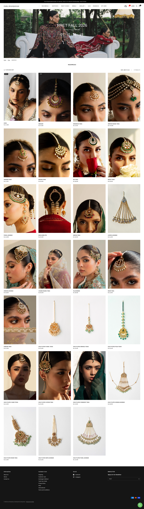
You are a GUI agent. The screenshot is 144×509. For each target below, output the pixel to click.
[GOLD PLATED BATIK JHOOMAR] (54, 431)
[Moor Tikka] (124, 264)
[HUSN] (20, 97)
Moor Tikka (111, 291)
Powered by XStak (30, 501)
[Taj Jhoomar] (89, 264)
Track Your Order (42, 481)
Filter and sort (10, 69)
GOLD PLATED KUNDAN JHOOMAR (116, 402)
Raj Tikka (75, 179)
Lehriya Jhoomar (112, 235)
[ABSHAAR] (54, 97)
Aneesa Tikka (76, 235)
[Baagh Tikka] (124, 152)
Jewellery (82, 6)
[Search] (136, 6)
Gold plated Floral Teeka (45, 346)
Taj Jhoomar (76, 291)
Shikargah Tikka (77, 124)
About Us (6, 474)
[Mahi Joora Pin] (54, 208)
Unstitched (55, 6)
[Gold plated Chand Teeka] (20, 375)
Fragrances (96, 6)
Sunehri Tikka (7, 346)
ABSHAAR (40, 124)
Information (7, 471)
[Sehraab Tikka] (20, 152)
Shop (9, 60)
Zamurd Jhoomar (8, 291)
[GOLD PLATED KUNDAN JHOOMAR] (124, 375)
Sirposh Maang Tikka (113, 124)
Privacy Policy (41, 483)
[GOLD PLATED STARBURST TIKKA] (89, 375)
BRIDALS (74, 6)
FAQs (39, 485)
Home (5, 60)
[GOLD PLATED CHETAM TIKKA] (54, 375)
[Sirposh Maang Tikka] (124, 97)
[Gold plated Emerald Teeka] (89, 320)
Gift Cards (104, 6)
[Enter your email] (138, 479)
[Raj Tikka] (89, 152)
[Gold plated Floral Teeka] (54, 320)
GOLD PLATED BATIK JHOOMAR (46, 458)
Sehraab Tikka (8, 179)
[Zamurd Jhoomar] (20, 264)
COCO (89, 6)
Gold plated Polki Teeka (115, 346)
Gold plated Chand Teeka (11, 402)
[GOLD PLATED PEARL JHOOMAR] (89, 431)
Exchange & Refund (43, 479)
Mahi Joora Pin (42, 235)
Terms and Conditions (44, 490)
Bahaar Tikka (42, 179)
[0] (139, 6)
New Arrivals (45, 6)
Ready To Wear (65, 6)
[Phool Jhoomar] (20, 208)
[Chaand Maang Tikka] (54, 264)
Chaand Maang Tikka (44, 291)
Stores (5, 477)
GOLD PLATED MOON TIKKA (10, 458)
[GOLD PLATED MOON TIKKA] (20, 431)
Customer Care (42, 471)
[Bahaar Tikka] (54, 152)
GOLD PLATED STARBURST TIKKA (81, 402)
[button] (72, 42)
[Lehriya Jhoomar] (124, 208)
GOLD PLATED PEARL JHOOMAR (81, 458)
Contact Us (6, 479)
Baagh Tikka (111, 179)
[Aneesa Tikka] (89, 208)
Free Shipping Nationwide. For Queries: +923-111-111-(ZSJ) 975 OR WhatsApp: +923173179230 (86, 1)
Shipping (40, 474)
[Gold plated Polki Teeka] (124, 320)
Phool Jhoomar (8, 235)
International (41, 487)
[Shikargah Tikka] (89, 97)
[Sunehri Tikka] (20, 320)
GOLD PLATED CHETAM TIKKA (45, 402)
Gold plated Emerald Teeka (81, 346)
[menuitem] (38, 6)
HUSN (5, 123)
